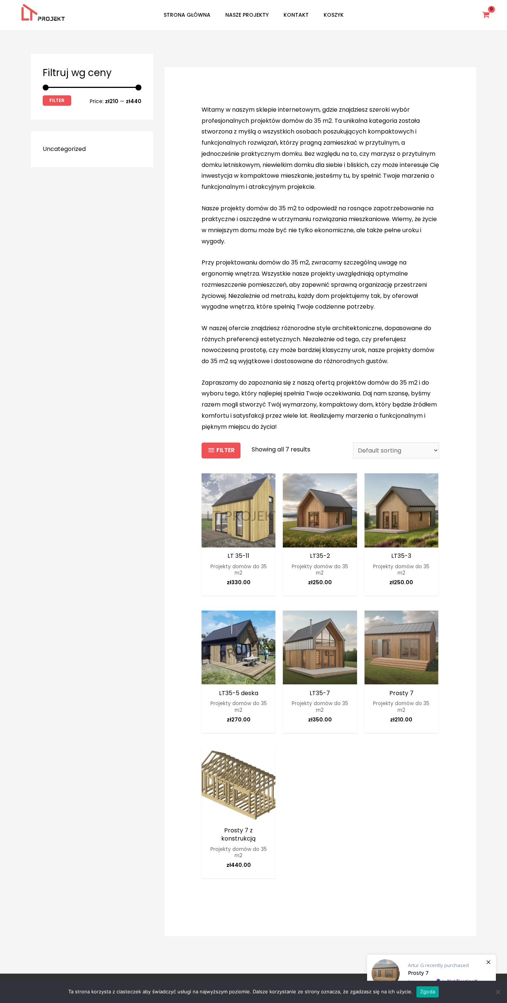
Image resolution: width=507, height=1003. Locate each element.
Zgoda (427, 991)
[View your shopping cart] (486, 14)
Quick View (238, 541)
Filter (57, 100)
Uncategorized (64, 149)
